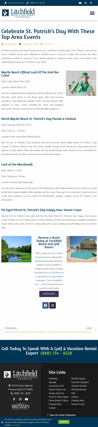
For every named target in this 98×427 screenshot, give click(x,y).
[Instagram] (86, 3)
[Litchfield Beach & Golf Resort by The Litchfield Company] (18, 13)
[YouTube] (80, 3)
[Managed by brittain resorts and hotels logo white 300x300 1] (20, 406)
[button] (92, 13)
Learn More (15, 425)
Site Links (57, 372)
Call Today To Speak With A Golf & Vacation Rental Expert (49, 351)
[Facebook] (91, 3)
